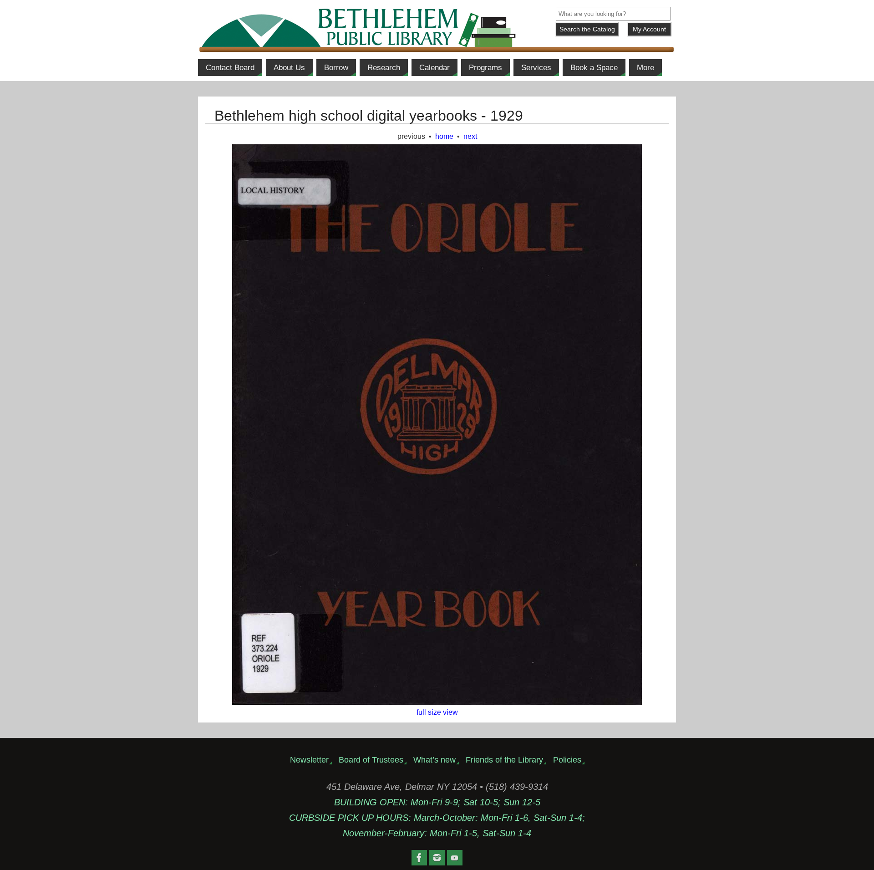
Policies (567, 759)
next (470, 136)
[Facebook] (419, 857)
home (444, 136)
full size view (437, 712)
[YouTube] (454, 857)
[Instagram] (437, 857)
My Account (649, 29)
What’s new (434, 759)
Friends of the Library (504, 759)
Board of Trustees (371, 759)
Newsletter (309, 759)
